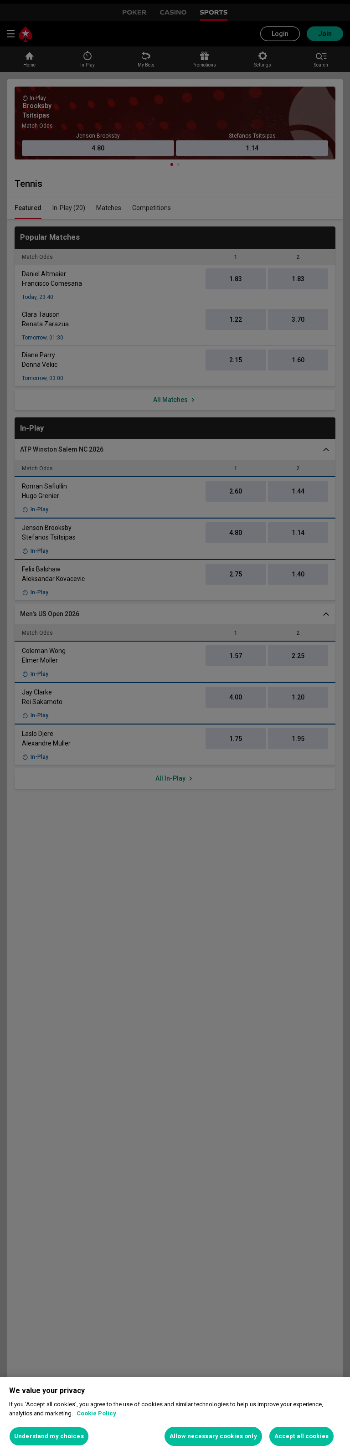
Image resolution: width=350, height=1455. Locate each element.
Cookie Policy (96, 1413)
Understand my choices (49, 1436)
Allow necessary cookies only (213, 1436)
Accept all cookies (301, 1436)
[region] (175, 1416)
